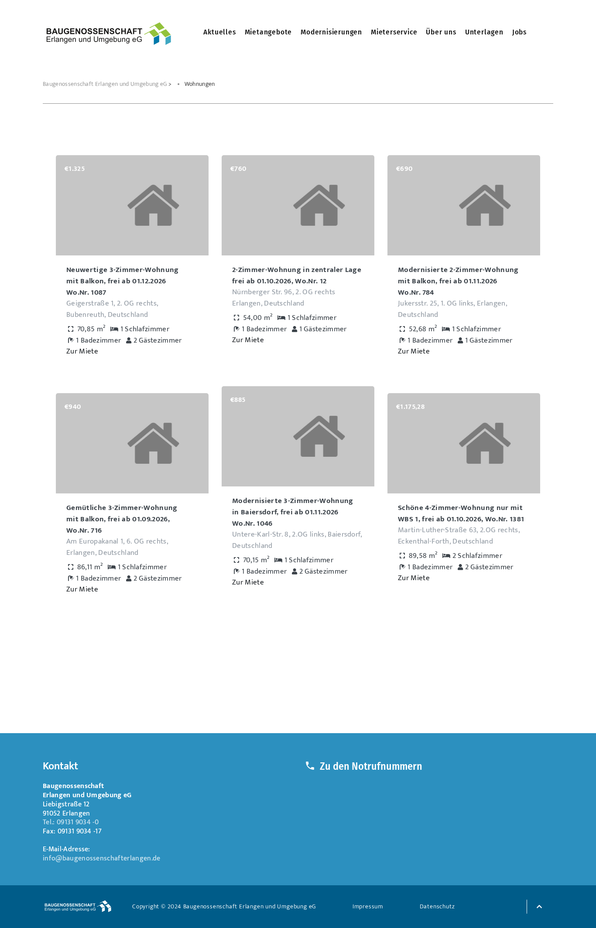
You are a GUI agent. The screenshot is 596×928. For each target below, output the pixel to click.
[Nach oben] (538, 905)
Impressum (368, 906)
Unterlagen (484, 32)
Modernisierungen (331, 32)
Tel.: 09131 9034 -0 (71, 822)
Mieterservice (394, 32)
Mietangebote (268, 32)
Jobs (519, 32)
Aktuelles (219, 32)
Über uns (441, 32)
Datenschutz (437, 906)
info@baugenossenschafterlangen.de (102, 858)
